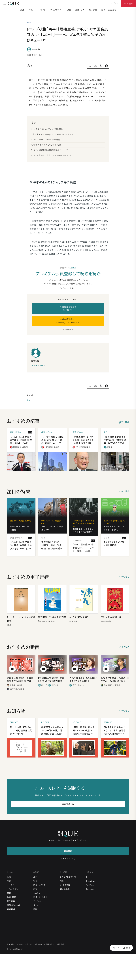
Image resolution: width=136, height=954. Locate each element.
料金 (62, 881)
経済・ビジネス (39, 885)
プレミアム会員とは (69, 288)
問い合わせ (65, 889)
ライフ (35, 905)
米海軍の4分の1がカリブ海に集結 (48, 129)
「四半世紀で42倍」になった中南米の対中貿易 (53, 134)
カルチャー (37, 893)
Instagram (91, 881)
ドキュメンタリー (56, 10)
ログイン (73, 268)
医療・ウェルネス (40, 897)
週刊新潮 (11, 909)
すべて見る (125, 422)
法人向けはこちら (67, 859)
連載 (69, 10)
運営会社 (60, 944)
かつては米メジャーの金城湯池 (46, 140)
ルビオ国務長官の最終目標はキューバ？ (50, 150)
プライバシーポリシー (25, 944)
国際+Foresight (108, 10)
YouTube (90, 885)
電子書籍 (93, 10)
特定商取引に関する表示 (44, 944)
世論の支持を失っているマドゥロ (47, 145)
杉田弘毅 (36, 49)
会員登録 (128, 4)
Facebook (90, 889)
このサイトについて (68, 877)
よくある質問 (65, 885)
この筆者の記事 (37, 365)
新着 (22, 10)
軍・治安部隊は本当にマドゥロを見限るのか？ (52, 155)
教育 (35, 889)
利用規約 (10, 944)
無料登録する (68, 804)
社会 (35, 881)
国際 (35, 909)
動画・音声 (80, 10)
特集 (31, 10)
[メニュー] (4, 3)
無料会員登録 (68, 329)
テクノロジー (38, 901)
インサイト (41, 10)
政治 (29, 400)
